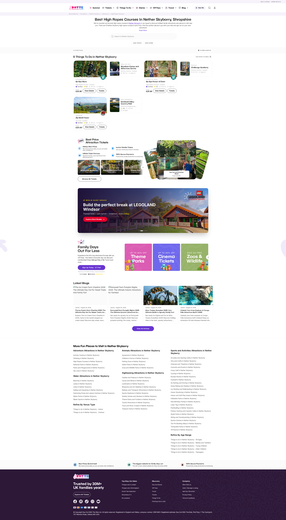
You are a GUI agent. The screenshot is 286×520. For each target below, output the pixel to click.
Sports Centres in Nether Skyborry (183, 420)
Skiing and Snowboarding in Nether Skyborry (187, 417)
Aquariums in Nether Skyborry (133, 355)
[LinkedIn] (81, 502)
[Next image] (104, 69)
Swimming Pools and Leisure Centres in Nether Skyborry (94, 393)
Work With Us (276, 1)
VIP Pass (157, 8)
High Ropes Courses (117, 14)
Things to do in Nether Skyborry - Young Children (189, 446)
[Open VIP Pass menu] (162, 8)
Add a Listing (265, 1)
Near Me (201, 8)
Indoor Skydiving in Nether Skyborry (184, 392)
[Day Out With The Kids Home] (76, 7)
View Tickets (137, 43)
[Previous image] (76, 69)
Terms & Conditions (188, 498)
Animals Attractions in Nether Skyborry (141, 350)
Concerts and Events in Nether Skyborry (185, 367)
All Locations (126, 498)
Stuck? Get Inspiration (129, 491)
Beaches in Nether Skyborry (83, 381)
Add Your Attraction (188, 491)
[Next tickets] (143, 167)
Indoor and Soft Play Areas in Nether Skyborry (188, 395)
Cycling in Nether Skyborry (180, 373)
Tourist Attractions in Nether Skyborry (136, 402)
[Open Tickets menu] (113, 8)
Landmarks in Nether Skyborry (133, 384)
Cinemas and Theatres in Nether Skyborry (186, 364)
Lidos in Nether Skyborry (82, 387)
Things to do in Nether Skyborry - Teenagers (187, 452)
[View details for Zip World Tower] (90, 114)
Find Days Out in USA (158, 501)
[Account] (214, 7)
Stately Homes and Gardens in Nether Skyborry (139, 396)
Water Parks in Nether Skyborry (85, 396)
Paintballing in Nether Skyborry (182, 408)
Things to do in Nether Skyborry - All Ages (186, 439)
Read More (143, 30)
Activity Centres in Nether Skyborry (86, 355)
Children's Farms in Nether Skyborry (135, 358)
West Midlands (73, 14)
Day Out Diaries (157, 484)
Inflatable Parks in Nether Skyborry (183, 398)
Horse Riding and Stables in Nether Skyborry (187, 386)
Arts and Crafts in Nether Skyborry (183, 361)
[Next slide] (208, 257)
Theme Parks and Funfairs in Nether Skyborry (138, 399)
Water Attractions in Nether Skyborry (91, 376)
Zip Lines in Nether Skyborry (83, 371)
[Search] (209, 7)
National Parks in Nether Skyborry (85, 364)
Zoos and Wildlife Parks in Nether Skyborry (138, 368)
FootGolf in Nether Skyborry (181, 380)
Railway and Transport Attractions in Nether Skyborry (141, 390)
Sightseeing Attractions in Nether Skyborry (143, 373)
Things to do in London (129, 484)
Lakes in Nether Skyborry (82, 384)
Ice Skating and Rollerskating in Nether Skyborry (188, 389)
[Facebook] (75, 502)
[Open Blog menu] (187, 8)
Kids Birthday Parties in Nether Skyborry (185, 402)
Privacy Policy (187, 495)
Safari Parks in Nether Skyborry (133, 364)
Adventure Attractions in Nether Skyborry (93, 350)
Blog (184, 8)
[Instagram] (92, 502)
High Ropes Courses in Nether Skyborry (87, 361)
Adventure (105, 14)
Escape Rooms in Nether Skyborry (183, 377)
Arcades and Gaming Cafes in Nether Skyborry (188, 358)
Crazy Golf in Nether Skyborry (182, 370)
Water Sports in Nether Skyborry (85, 399)
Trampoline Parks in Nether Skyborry (184, 427)
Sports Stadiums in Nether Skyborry (135, 393)
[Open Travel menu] (176, 8)
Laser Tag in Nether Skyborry (181, 405)
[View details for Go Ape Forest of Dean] (160, 78)
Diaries (142, 8)
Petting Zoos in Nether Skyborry (134, 361)
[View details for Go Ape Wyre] (90, 78)
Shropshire (83, 14)
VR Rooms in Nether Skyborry (181, 430)
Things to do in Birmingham (130, 488)
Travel (171, 8)
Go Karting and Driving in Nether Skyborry (186, 383)
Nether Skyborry (94, 14)
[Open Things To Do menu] (133, 8)
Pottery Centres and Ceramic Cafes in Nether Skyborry (191, 411)
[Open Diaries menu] (147, 8)
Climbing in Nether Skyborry (83, 358)
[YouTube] (98, 502)
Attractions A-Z (126, 495)
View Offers (149, 43)
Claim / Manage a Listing (190, 488)
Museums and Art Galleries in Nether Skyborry (139, 387)
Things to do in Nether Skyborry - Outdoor (88, 412)
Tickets (108, 8)
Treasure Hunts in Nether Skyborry (134, 409)
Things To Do (125, 8)
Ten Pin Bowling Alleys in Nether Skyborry (186, 423)
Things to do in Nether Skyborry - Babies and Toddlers (191, 443)
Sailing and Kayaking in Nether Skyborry (88, 390)
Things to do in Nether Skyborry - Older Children (188, 449)
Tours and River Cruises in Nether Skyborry (138, 406)
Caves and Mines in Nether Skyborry (135, 381)
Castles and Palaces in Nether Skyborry (136, 377)
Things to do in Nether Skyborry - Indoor (88, 409)
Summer (96, 8)
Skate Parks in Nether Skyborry (182, 414)
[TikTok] (86, 502)
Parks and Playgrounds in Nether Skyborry (89, 368)
